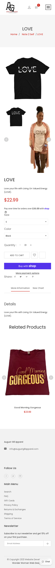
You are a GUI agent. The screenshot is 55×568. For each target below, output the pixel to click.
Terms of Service (13, 518)
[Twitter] (13, 476)
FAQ (6, 496)
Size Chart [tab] (38, 288)
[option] (16, 116)
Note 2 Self (28, 34)
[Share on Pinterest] (32, 276)
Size (6, 215)
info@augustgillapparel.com (24, 448)
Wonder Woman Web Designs (27, 563)
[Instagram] (20, 476)
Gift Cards (9, 500)
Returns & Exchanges (15, 509)
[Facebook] (6, 476)
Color (7, 229)
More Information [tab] (20, 288)
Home (13, 34)
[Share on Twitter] (21, 276)
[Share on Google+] (27, 276)
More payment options (27, 273)
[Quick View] (19, 378)
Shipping (8, 513)
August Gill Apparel (13, 441)
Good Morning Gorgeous (27, 407)
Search (7, 491)
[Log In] (29, 7)
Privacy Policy (11, 505)
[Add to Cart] (27, 378)
